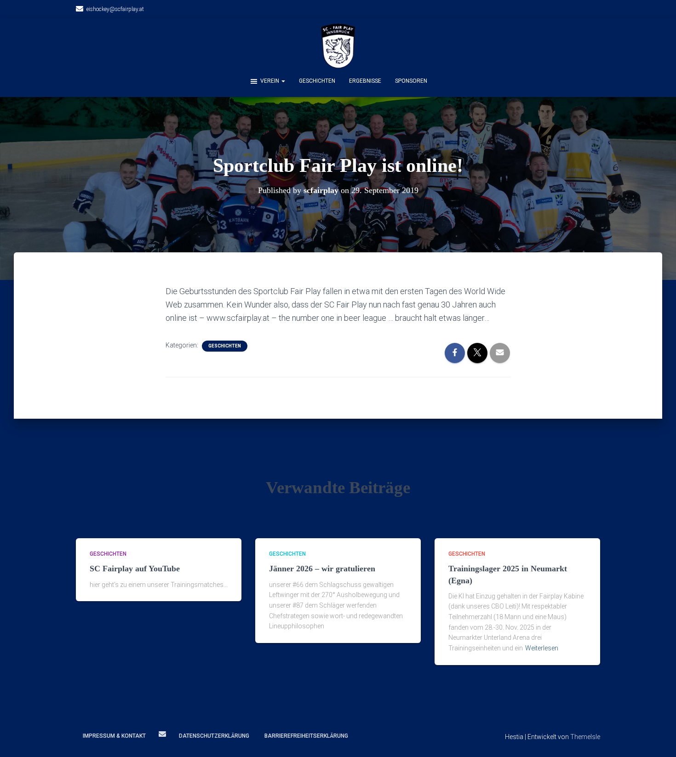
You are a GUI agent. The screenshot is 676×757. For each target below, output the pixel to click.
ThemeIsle (585, 736)
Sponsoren (411, 81)
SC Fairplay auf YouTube (135, 568)
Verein (270, 81)
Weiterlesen (541, 648)
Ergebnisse (365, 81)
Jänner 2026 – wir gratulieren (322, 568)
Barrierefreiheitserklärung (306, 736)
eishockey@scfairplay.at (115, 9)
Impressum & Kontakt (114, 736)
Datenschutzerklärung (214, 736)
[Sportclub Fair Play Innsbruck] (338, 46)
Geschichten (317, 81)
